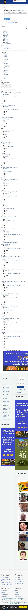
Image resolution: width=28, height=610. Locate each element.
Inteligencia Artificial (5, 142)
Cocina (5, 73)
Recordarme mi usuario (12, 21)
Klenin (5, 134)
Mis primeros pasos (6, 388)
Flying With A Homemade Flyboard (8, 105)
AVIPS (3, 592)
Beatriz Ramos (7, 183)
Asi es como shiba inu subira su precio (9, 130)
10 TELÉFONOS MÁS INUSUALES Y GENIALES (11, 256)
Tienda (17, 595)
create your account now (18, 10)
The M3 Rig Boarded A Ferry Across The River (11, 93)
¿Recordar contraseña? (19, 391)
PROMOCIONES (7, 412)
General (6, 78)
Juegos (5, 60)
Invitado (6, 121)
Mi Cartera (18, 583)
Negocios (6, 67)
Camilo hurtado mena (8, 146)
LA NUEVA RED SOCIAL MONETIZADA (9, 167)
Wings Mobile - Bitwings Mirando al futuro (10, 192)
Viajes (5, 55)
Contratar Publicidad (5, 404)
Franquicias (4, 595)
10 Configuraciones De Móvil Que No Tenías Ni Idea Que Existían (13, 229)
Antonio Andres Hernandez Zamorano (12, 234)
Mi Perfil (17, 577)
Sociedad (6, 74)
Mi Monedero (19, 581)
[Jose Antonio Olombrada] (9, 447)
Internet (5, 54)
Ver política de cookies (8, 608)
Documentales (7, 65)
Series (5, 71)
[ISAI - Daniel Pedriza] (23, 497)
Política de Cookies (6, 579)
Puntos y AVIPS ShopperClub (6, 408)
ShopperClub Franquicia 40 (10, 221)
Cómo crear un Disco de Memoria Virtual (9, 293)
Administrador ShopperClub (10, 208)
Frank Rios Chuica (8, 171)
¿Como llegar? (6, 419)
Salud (5, 77)
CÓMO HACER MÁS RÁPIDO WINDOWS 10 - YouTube (13, 281)
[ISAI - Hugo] (23, 526)
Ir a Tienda (4, 590)
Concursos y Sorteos (6, 415)
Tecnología (6, 66)
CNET (2, 204)
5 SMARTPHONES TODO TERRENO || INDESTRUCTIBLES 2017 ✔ (9, 243)
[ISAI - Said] (23, 517)
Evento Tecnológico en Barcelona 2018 (9, 306)
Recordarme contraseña (12, 22)
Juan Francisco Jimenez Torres (11, 97)
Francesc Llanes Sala (9, 310)
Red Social (18, 597)
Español (17, 0)
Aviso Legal (5, 394)
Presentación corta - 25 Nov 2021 (8, 117)
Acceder (7, 19)
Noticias (6, 59)
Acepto (23, 606)
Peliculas (6, 63)
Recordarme (8, 17)
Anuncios (17, 592)
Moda (5, 62)
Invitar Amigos (6, 401)
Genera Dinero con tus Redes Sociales (9, 179)
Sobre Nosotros (5, 582)
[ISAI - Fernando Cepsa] (23, 507)
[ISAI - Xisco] (23, 546)
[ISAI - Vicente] (23, 536)
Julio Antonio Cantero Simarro (10, 196)
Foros (16, 590)
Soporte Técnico (5, 585)
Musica (5, 56)
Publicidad (6, 70)
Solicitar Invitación (5, 397)
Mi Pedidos (18, 579)
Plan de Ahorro (6, 391)
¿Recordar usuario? (21, 389)
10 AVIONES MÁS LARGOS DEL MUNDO (10, 318)
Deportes (6, 58)
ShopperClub (7, 69)
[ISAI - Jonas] (23, 555)
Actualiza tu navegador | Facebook (8, 216)
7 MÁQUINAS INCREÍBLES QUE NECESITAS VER (12, 269)
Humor (5, 76)
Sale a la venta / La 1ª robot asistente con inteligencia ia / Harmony (13, 331)
